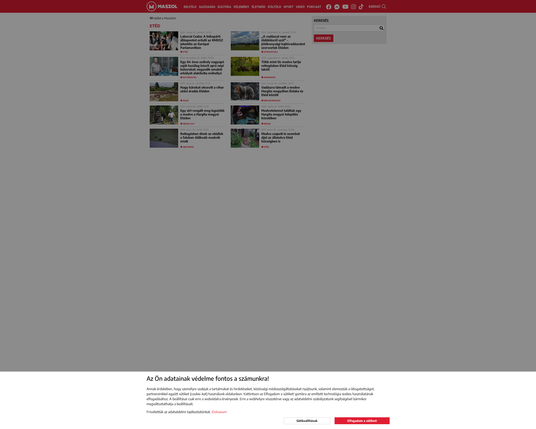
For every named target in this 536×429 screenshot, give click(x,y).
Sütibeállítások (306, 421)
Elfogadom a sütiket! (362, 421)
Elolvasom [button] (219, 412)
